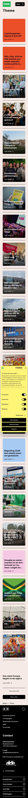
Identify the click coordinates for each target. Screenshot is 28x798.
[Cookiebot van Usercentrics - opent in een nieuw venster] (16, 368)
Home (5, 703)
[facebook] (4, 709)
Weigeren (14, 429)
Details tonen (19, 415)
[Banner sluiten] (25, 368)
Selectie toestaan (14, 424)
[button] (20, 4)
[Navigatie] (23, 709)
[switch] (24, 399)
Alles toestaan (14, 420)
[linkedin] (7, 709)
